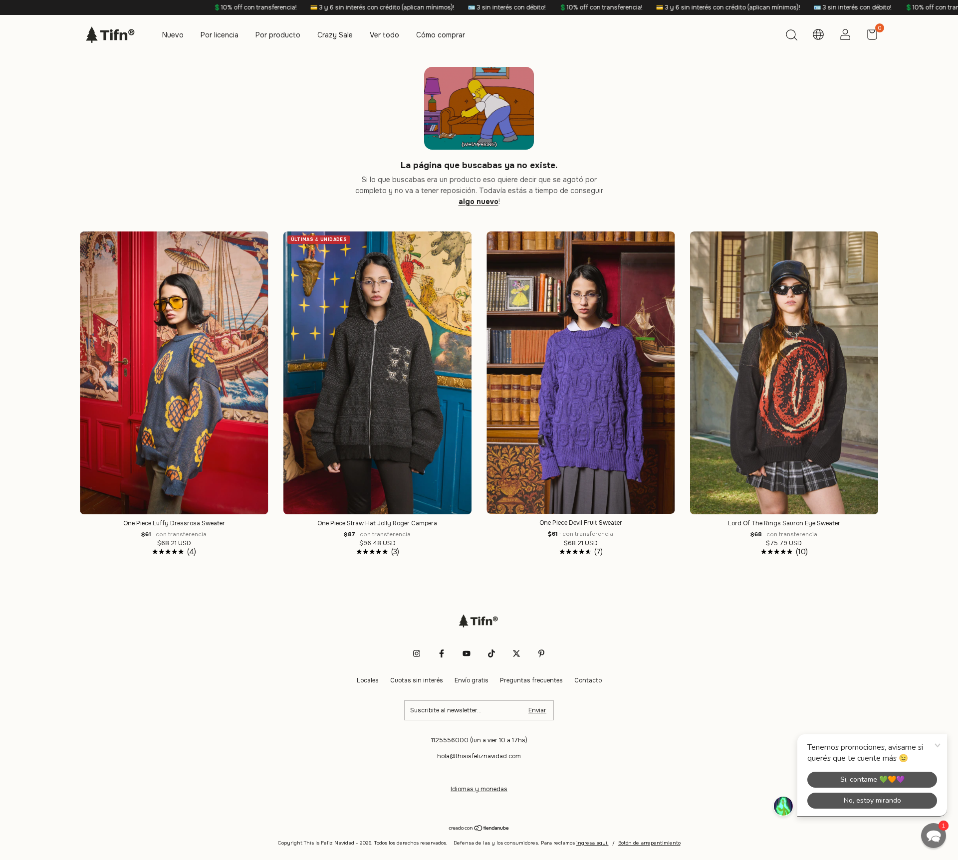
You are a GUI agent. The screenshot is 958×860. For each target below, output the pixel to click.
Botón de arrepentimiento (649, 843)
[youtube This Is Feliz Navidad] (467, 653)
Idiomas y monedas (479, 789)
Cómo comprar (440, 34)
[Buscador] (791, 36)
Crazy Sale (335, 34)
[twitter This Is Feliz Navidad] (516, 653)
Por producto (277, 34)
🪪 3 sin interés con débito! (431, 7)
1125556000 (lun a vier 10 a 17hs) (479, 740)
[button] (933, 835)
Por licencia (220, 34)
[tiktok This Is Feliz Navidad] (491, 653)
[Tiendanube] (479, 829)
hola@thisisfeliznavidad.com (479, 756)
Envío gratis (471, 680)
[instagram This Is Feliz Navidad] (417, 653)
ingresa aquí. (592, 843)
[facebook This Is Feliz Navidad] (442, 653)
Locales (368, 680)
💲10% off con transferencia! (179, 7)
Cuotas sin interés (416, 680)
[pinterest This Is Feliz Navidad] (541, 653)
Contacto (588, 680)
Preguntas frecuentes (531, 680)
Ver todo (384, 34)
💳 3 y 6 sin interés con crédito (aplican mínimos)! (307, 7)
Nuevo (173, 34)
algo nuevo (478, 201)
